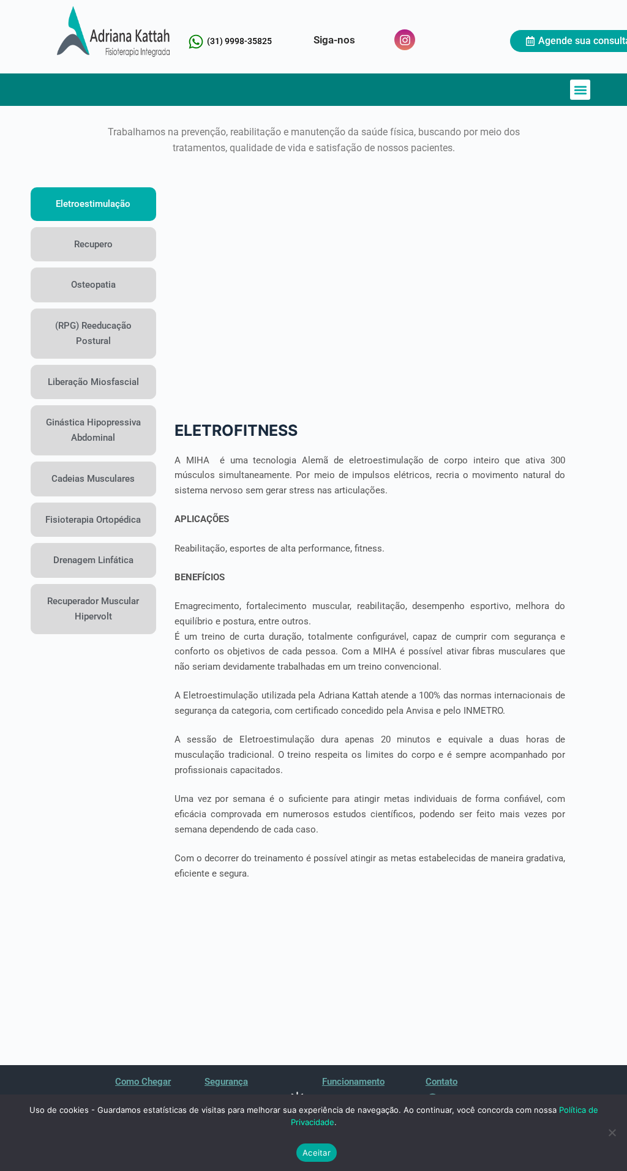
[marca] (113, 31)
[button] (580, 90)
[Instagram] (404, 39)
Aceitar (316, 1153)
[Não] (612, 1132)
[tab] (93, 204)
